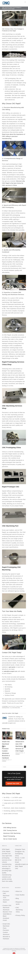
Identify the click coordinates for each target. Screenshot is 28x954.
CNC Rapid (5, 706)
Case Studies (20, 895)
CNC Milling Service (9, 827)
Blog (17, 898)
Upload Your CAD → (14, 783)
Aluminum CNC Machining (11, 833)
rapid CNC (8, 855)
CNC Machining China (19, 910)
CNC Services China (16, 707)
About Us (19, 891)
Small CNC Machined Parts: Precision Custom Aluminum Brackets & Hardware (6, 931)
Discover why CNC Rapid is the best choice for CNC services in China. (13, 183)
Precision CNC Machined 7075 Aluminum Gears (6, 897)
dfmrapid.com (17, 948)
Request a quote (19, 903)
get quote (12, 667)
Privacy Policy (20, 915)
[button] (3, 747)
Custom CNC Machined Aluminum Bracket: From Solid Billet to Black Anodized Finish (7, 913)
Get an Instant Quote (10, 839)
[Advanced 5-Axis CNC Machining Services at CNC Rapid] (20, 732)
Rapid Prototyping (9, 836)
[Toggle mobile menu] (25, 2)
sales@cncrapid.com (10, 671)
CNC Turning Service (10, 830)
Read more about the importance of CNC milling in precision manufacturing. (13, 136)
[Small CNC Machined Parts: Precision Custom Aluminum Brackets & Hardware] (7, 732)
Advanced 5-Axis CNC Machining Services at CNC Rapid (19, 746)
